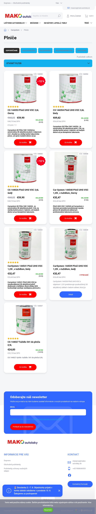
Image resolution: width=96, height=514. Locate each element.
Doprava (7, 3)
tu (52, 505)
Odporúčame (12, 50)
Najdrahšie (45, 50)
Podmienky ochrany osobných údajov (15, 470)
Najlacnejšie (28, 50)
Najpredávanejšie (64, 50)
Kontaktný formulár (80, 484)
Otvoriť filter (13, 63)
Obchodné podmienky (21, 3)
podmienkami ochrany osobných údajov (47, 419)
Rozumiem (48, 510)
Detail (70, 294)
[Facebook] (69, 475)
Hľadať (59, 16)
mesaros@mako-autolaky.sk (79, 462)
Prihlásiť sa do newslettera (23, 427)
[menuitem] (16, 23)
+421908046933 (79, 469)
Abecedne (81, 50)
